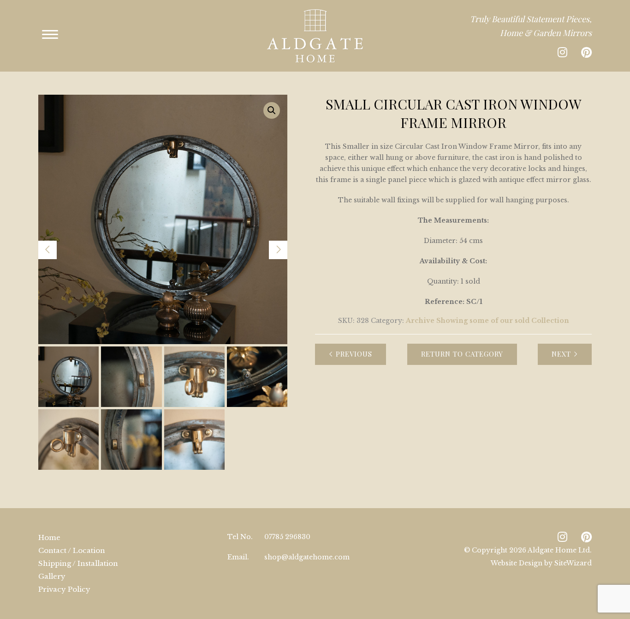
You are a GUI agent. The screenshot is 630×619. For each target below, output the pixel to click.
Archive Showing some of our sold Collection (487, 320)
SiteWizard (573, 563)
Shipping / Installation (78, 563)
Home (49, 537)
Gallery (51, 576)
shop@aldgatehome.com (307, 557)
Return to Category (462, 353)
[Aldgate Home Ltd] (315, 35)
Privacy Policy (64, 589)
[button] (271, 110)
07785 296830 (287, 537)
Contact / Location (71, 550)
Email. (238, 557)
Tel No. (240, 537)
